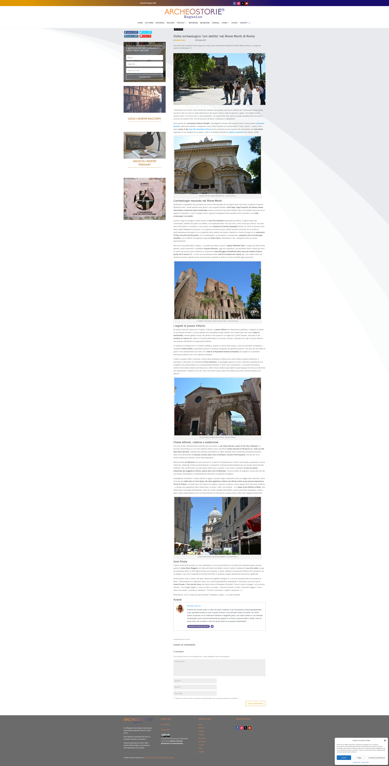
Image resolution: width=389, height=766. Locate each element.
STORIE (224, 23)
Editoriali (201, 728)
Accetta (343, 758)
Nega (359, 758)
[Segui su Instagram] (238, 3)
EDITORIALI (160, 23)
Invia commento (255, 703)
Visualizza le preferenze (377, 758)
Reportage (201, 738)
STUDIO (234, 23)
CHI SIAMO (149, 23)
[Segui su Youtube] (246, 3)
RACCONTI (171, 23)
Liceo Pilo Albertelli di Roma (200, 129)
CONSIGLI (215, 23)
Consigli (201, 745)
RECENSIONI (205, 23)
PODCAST (180, 23)
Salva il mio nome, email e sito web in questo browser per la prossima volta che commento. (207, 698)
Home (200, 724)
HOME (140, 23)
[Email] (212, 626)
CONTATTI (243, 23)
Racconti (201, 731)
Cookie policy (165, 729)
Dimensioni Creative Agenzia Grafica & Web (159, 757)
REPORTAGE (193, 23)
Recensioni (202, 741)
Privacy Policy (365, 762)
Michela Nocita (180, 40)
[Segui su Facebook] (234, 3)
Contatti (201, 752)
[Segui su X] (242, 3)
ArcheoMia (178, 29)
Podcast (201, 734)
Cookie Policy (356, 762)
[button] (385, 740)
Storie (200, 748)
